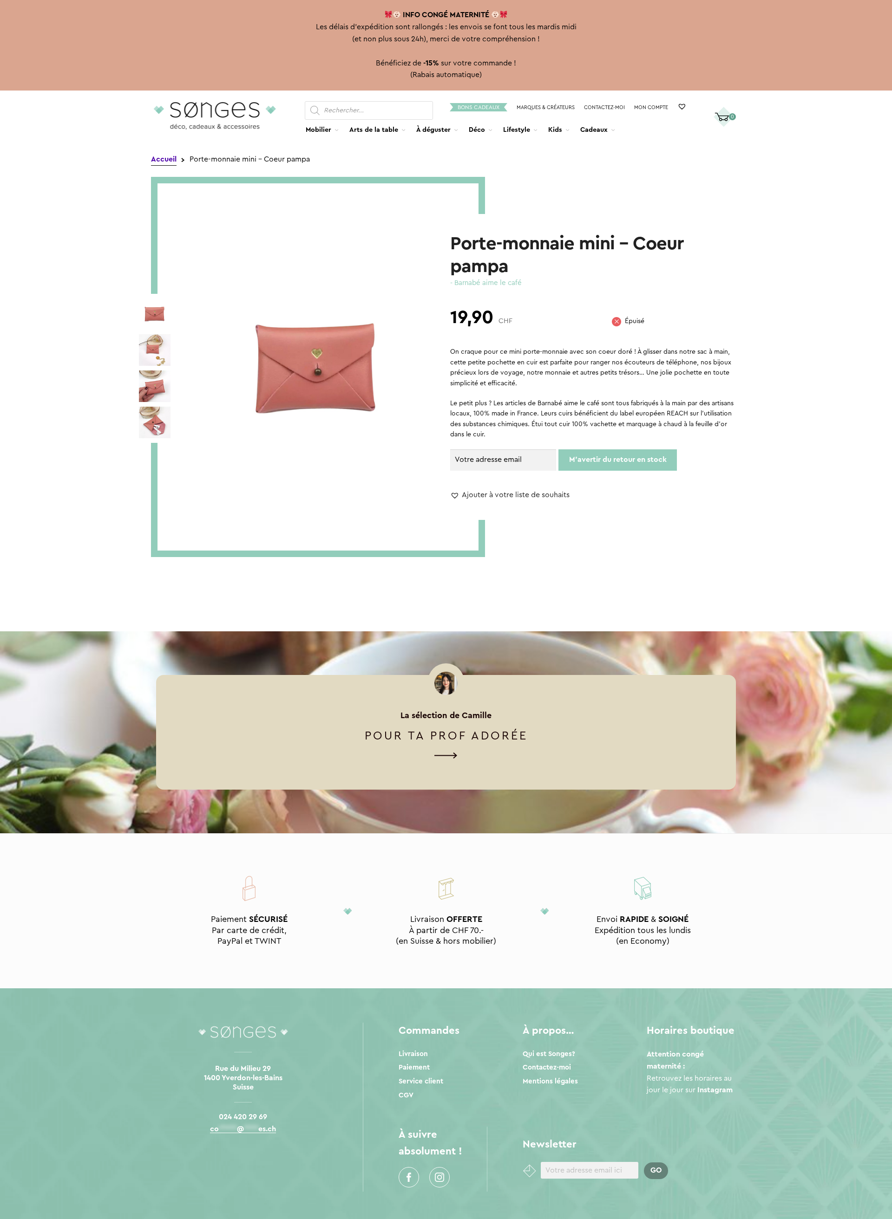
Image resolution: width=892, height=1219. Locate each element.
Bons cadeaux (478, 107)
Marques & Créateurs (546, 107)
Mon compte (651, 107)
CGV (406, 1095)
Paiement (414, 1067)
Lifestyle (516, 129)
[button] (510, 495)
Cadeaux (594, 129)
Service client (421, 1081)
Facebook (409, 1177)
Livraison (413, 1053)
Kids (555, 129)
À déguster (433, 129)
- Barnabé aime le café (486, 282)
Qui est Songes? (549, 1053)
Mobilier (318, 129)
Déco (477, 129)
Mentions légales (550, 1081)
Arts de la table (373, 129)
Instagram (439, 1177)
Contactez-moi (604, 107)
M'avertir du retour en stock (618, 459)
